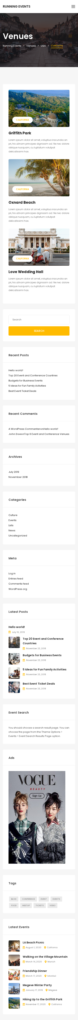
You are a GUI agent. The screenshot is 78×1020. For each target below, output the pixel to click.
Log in (12, 573)
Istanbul (51, 975)
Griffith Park (20, 133)
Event (44, 899)
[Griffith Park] (39, 108)
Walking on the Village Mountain (45, 957)
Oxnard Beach (22, 202)
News (12, 530)
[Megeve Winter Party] (14, 988)
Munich (51, 961)
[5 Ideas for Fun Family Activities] (14, 673)
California (22, 119)
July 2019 (14, 472)
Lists (11, 525)
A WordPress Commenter (24, 429)
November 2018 (18, 477)
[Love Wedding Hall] (39, 247)
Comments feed (19, 584)
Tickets (40, 905)
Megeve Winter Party (37, 985)
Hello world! (16, 370)
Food (13, 905)
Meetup (26, 905)
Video (52, 905)
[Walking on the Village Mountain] (14, 960)
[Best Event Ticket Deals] (14, 687)
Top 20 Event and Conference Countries (33, 375)
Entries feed (16, 578)
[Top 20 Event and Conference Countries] (14, 642)
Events (12, 520)
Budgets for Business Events (26, 380)
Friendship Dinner (35, 971)
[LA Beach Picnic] (14, 946)
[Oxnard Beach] (39, 177)
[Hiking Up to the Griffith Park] (14, 1002)
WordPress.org (18, 589)
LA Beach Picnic (33, 942)
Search (39, 331)
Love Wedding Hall (26, 271)
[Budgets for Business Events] (14, 658)
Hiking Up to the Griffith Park (42, 999)
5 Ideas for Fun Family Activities (27, 385)
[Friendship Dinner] (14, 974)
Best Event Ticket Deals (22, 391)
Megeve (52, 990)
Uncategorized (18, 535)
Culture (13, 515)
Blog (13, 899)
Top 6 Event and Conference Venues (46, 434)
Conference (28, 899)
